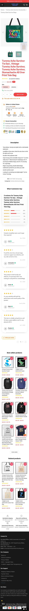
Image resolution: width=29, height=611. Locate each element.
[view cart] (27, 5)
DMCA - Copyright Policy (7, 562)
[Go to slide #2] (19, 54)
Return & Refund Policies (7, 576)
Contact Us (4, 578)
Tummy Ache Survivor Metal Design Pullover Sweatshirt (7, 416)
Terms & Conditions (6, 557)
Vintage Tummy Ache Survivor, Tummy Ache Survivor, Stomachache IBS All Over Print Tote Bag (7, 478)
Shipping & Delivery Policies (8, 571)
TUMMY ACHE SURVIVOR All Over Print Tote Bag (20, 502)
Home (2, 10)
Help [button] (26, 609)
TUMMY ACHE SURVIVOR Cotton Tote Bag (7, 502)
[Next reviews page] (25, 341)
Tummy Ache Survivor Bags (8, 12)
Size (3, 84)
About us (3, 555)
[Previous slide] (3, 32)
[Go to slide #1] (10, 54)
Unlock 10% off (3, 604)
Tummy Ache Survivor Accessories (15, 10)
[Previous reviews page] (17, 341)
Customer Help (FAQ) (6, 580)
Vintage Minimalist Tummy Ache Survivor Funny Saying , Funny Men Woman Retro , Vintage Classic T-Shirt (7, 441)
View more (14, 452)
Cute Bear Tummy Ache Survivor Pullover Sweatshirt (21, 392)
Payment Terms (5, 574)
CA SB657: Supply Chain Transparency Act (11, 564)
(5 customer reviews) (14, 78)
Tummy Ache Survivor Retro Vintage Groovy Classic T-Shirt (20, 439)
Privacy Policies (5, 559)
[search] (24, 5)
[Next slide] (26, 32)
